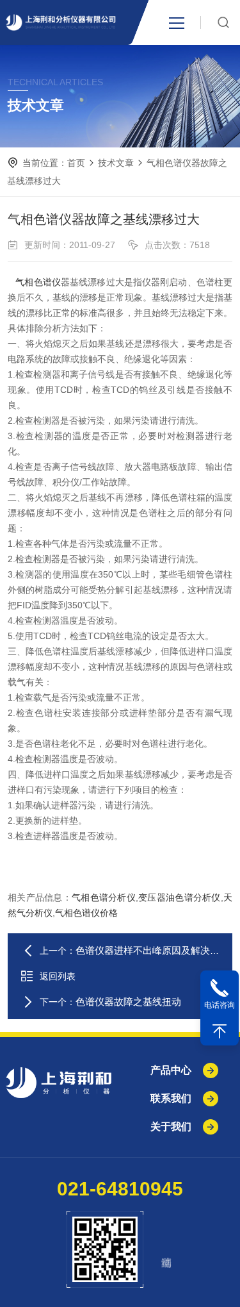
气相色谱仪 (38, 282)
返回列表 (58, 976)
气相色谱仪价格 (86, 913)
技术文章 (116, 163)
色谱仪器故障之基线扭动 (128, 1001)
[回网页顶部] (219, 1031)
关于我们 (170, 1126)
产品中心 (170, 1070)
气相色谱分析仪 (104, 897)
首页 (76, 163)
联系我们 (170, 1098)
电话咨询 (219, 1005)
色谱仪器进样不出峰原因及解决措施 (152, 950)
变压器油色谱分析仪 (179, 897)
